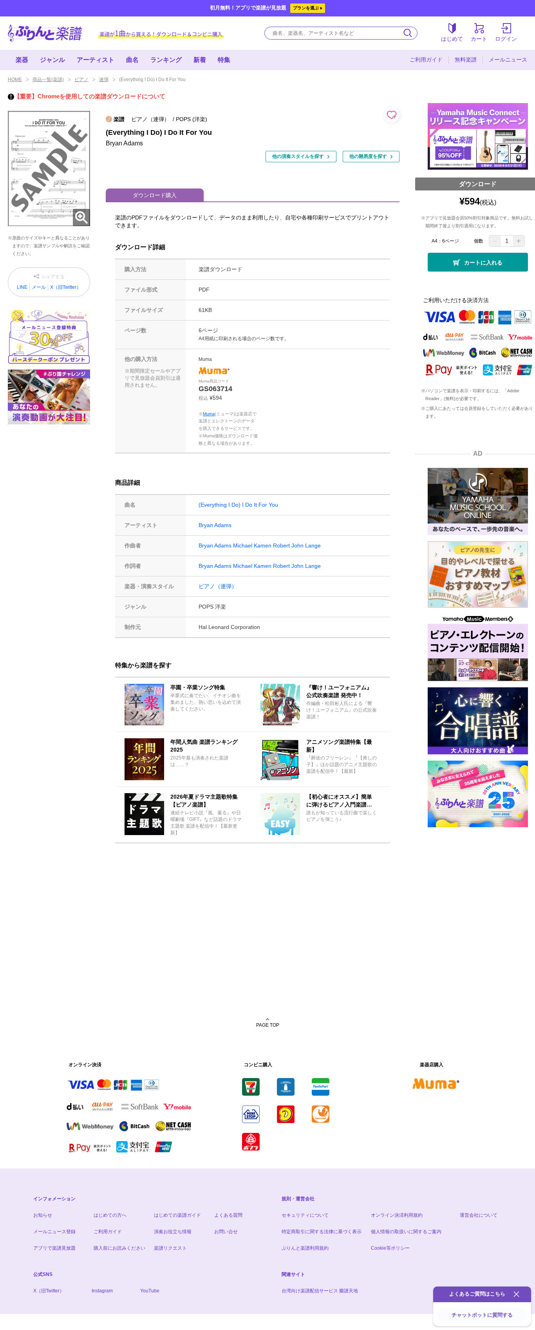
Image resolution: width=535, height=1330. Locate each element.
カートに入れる (483, 262)
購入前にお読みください (119, 1248)
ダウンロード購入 (155, 195)
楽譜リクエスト (170, 1248)
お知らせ (42, 1215)
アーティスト (95, 59)
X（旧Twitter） (65, 287)
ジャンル (52, 59)
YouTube (149, 1291)
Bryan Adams (215, 525)
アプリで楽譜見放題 (54, 1248)
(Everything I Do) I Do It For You (238, 505)
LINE (22, 287)
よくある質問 (228, 1215)
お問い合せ (226, 1231)
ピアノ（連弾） (218, 586)
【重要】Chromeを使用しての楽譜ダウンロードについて (89, 96)
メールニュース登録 (54, 1231)
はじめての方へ (110, 1215)
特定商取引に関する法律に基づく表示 (321, 1231)
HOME (15, 79)
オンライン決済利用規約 (397, 1215)
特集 (224, 59)
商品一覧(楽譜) (48, 79)
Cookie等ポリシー (390, 1248)
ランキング (166, 59)
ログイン (506, 39)
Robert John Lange (297, 545)
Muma (209, 413)
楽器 (22, 59)
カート (479, 39)
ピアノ (81, 79)
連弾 (103, 79)
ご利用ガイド (426, 59)
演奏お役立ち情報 (173, 1231)
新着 (199, 59)
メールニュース (508, 59)
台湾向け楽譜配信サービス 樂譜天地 (320, 1291)
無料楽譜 (466, 59)
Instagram (102, 1291)
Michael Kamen (252, 545)
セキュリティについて (305, 1215)
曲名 (132, 59)
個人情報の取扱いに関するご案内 (406, 1231)
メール (39, 287)
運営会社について (478, 1215)
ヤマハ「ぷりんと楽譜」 (45, 33)
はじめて (452, 39)
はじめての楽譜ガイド (177, 1215)
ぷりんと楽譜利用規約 (305, 1248)
